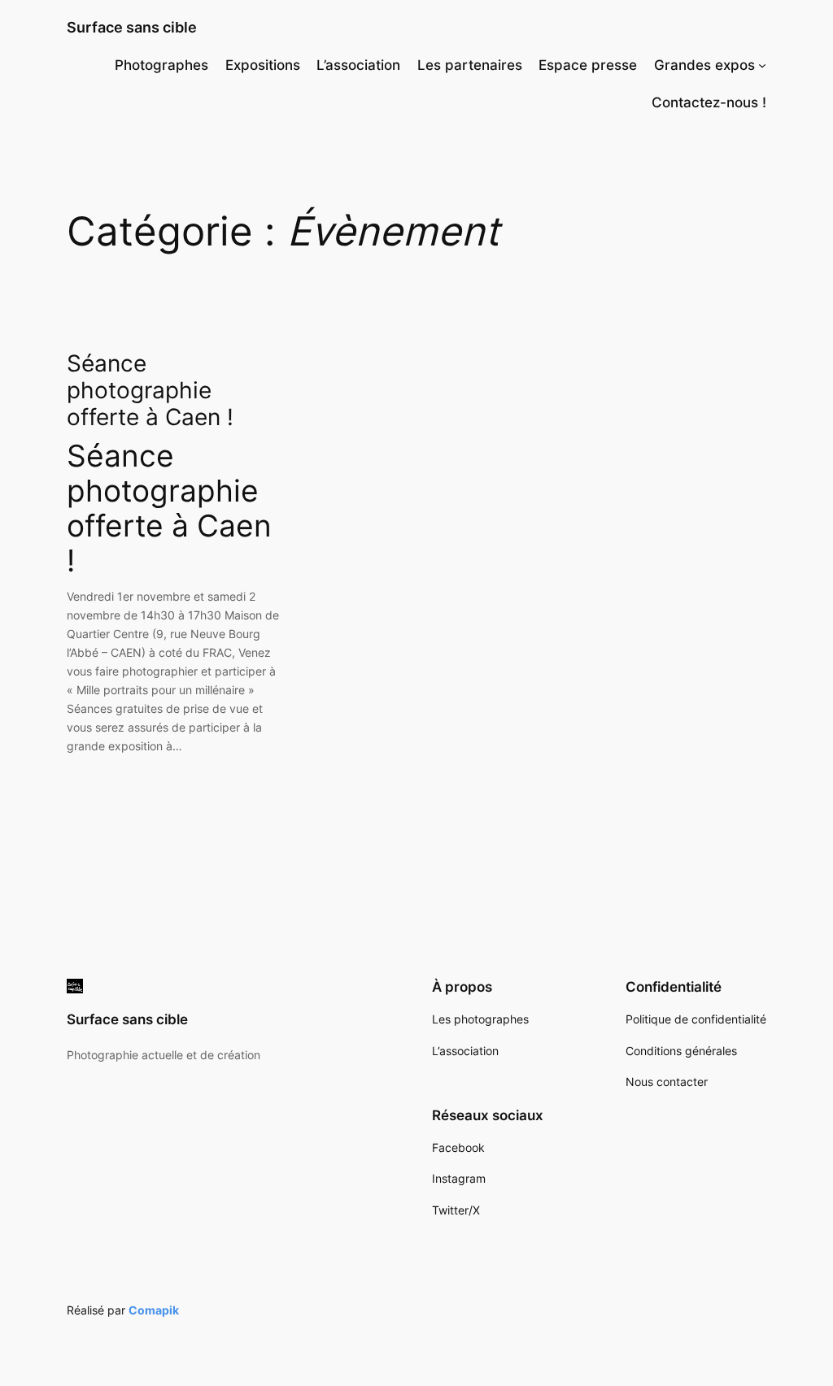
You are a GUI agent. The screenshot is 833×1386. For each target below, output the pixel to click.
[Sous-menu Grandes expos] (762, 65)
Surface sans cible (132, 27)
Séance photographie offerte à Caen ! (150, 390)
